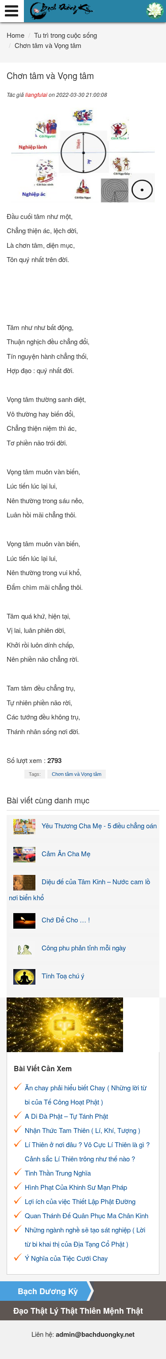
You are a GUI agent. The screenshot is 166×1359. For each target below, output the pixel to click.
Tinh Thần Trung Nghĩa (58, 1172)
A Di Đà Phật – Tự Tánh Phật (66, 1116)
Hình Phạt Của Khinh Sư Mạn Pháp (76, 1187)
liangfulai (36, 94)
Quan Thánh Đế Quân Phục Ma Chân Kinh (86, 1215)
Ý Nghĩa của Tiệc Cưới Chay (66, 1258)
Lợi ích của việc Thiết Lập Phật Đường (80, 1201)
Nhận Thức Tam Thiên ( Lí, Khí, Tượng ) (82, 1130)
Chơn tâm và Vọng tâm (76, 774)
